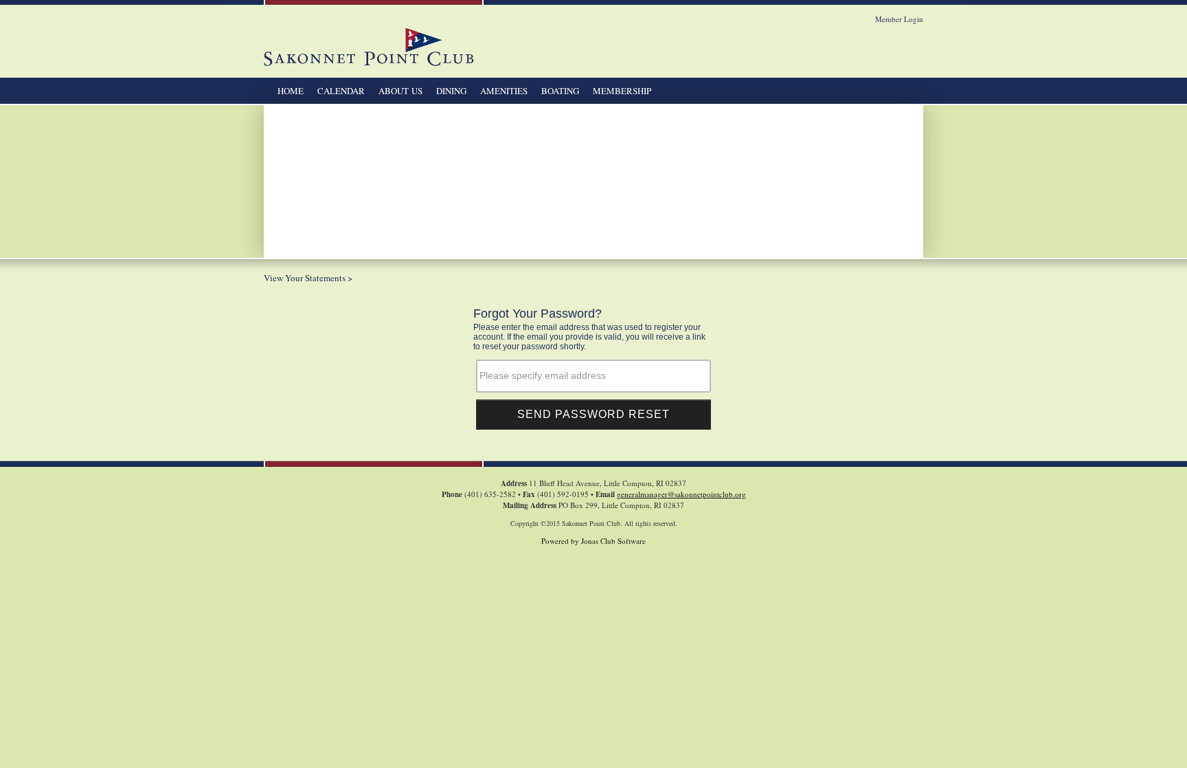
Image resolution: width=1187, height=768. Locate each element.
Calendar (341, 91)
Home (291, 91)
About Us (400, 91)
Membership (622, 91)
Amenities (504, 91)
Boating (560, 91)
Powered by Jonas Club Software (593, 541)
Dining (451, 91)
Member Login (899, 19)
